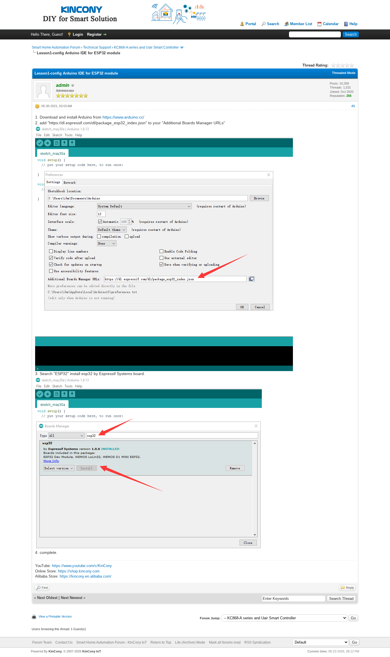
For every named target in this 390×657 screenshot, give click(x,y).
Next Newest (71, 598)
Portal (251, 24)
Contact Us (64, 642)
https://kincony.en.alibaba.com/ (85, 576)
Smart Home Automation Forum (56, 47)
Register (94, 34)
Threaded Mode (343, 73)
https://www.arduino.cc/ (123, 117)
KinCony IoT (91, 651)
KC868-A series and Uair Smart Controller (146, 47)
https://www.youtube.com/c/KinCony (82, 566)
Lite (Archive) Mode (190, 642)
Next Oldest (47, 598)
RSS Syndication (257, 642)
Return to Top (160, 642)
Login (78, 34)
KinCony (55, 651)
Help (353, 24)
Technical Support (97, 47)
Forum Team (42, 642)
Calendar (331, 24)
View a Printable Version (55, 616)
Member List (301, 24)
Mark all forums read (225, 642)
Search (273, 24)
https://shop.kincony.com (79, 571)
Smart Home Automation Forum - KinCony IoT (111, 642)
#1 (353, 106)
